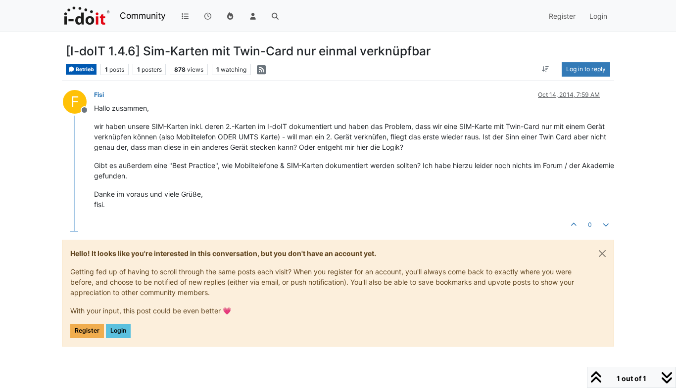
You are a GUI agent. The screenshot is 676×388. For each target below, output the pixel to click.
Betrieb (84, 69)
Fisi (99, 94)
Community (143, 15)
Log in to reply (586, 69)
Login (118, 330)
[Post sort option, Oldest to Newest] (545, 69)
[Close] (602, 253)
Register (87, 330)
